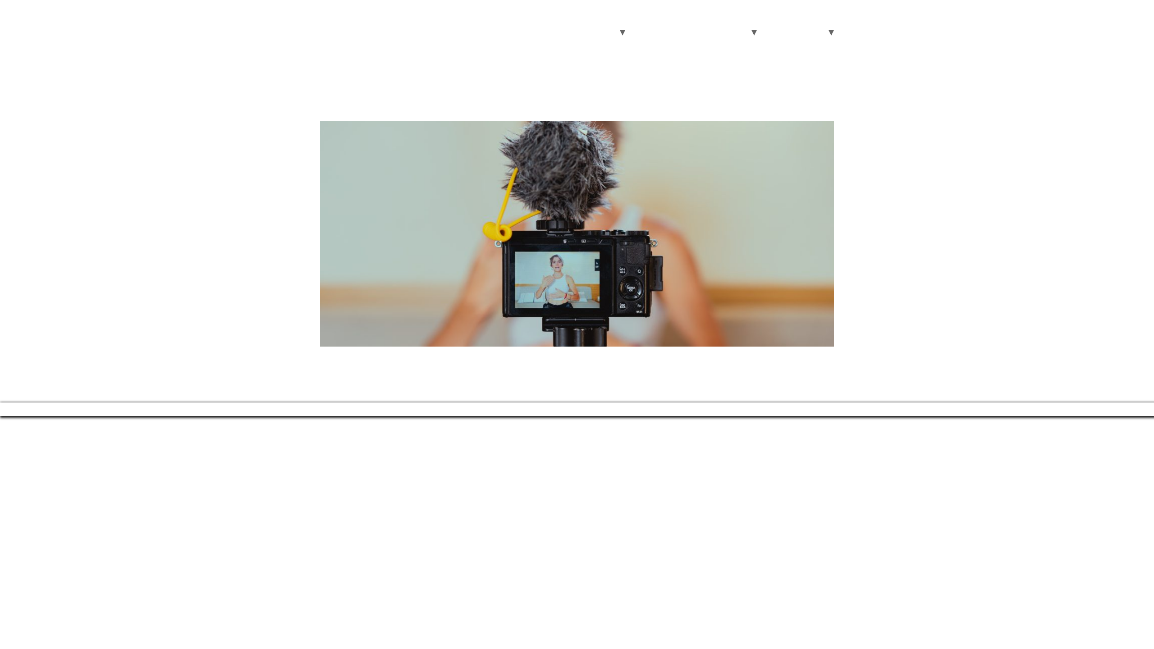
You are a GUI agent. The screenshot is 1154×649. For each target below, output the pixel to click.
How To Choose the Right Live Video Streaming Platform (511, 105)
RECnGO (357, 21)
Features (646, 32)
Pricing (686, 32)
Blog (771, 32)
